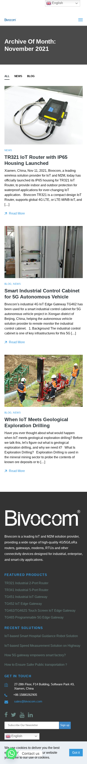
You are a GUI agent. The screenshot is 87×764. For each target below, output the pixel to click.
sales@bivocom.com (28, 701)
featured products (25, 575)
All (7, 76)
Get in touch (18, 676)
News (18, 76)
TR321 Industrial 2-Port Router (26, 583)
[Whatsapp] (11, 753)
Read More (16, 213)
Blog (31, 76)
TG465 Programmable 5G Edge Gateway (34, 617)
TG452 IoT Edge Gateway (23, 603)
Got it (76, 752)
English (16, 736)
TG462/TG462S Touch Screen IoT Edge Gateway (39, 610)
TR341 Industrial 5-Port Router (26, 590)
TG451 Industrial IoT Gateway (25, 597)
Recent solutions (23, 628)
